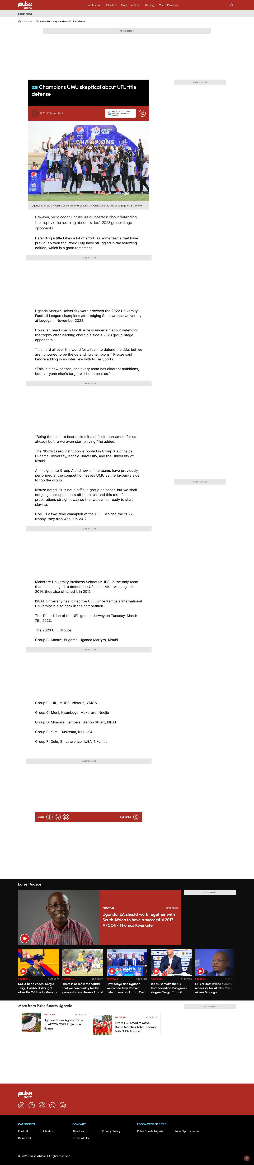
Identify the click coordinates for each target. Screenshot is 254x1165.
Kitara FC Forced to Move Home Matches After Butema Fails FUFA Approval (135, 1027)
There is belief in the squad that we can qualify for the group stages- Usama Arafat (82, 988)
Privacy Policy (111, 1131)
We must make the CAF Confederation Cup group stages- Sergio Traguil (169, 988)
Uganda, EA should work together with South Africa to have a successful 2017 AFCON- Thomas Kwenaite (138, 920)
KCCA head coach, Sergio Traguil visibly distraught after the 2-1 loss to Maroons (38, 988)
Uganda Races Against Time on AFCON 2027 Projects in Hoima (63, 1024)
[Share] (142, 113)
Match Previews (168, 5)
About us (78, 1131)
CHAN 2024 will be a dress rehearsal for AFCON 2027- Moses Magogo (214, 988)
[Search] (232, 5)
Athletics (111, 5)
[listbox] (127, 973)
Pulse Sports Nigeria (150, 1131)
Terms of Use (81, 1138)
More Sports (128, 5)
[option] (38, 973)
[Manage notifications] (247, 1158)
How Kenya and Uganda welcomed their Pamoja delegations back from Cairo (126, 988)
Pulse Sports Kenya (187, 1131)
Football (92, 5)
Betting (149, 5)
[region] (127, 973)
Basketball (24, 1138)
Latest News (25, 13)
